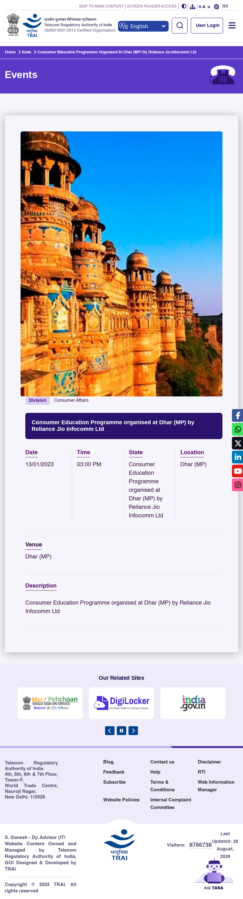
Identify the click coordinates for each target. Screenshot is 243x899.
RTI (201, 772)
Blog (108, 762)
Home (10, 52)
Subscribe (114, 782)
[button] (184, 7)
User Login (208, 25)
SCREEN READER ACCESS (152, 7)
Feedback (113, 772)
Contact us (162, 762)
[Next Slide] (133, 730)
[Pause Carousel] (121, 730)
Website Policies (121, 800)
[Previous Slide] (110, 730)
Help (155, 772)
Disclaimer (209, 762)
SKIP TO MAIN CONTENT (101, 7)
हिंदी (225, 6)
